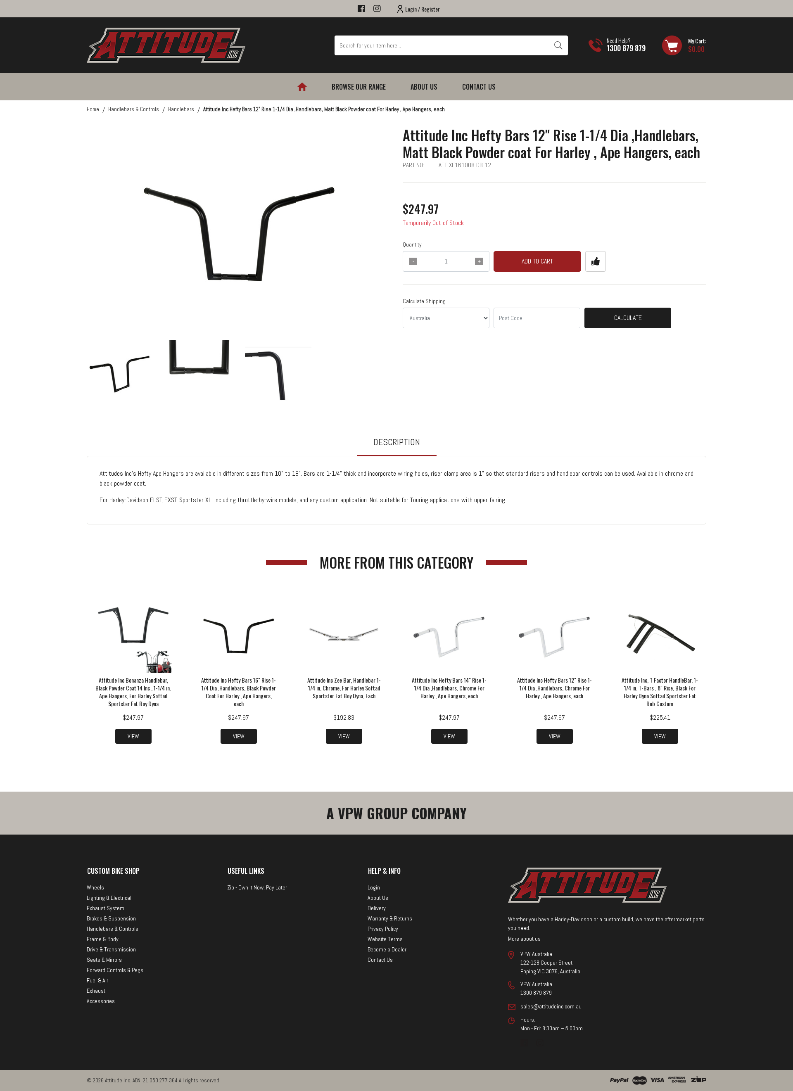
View (133, 736)
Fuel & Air (97, 980)
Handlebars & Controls (112, 928)
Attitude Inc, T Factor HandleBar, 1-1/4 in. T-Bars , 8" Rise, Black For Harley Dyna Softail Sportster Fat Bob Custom (660, 692)
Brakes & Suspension (111, 918)
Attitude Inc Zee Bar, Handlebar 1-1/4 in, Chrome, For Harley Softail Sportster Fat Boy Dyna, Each (344, 688)
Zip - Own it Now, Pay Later (257, 887)
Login (374, 887)
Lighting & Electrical (109, 897)
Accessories (101, 1001)
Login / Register (422, 9)
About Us (424, 87)
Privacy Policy (383, 928)
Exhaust (96, 990)
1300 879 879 (626, 48)
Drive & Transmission (111, 949)
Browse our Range (359, 87)
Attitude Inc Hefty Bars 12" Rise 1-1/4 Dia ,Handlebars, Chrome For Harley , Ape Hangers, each (554, 688)
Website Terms (385, 939)
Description (396, 442)
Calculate (628, 317)
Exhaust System (105, 908)
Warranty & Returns (390, 918)
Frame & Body (103, 939)
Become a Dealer (387, 949)
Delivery (377, 908)
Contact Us (479, 87)
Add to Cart (537, 261)
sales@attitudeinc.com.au (551, 1006)
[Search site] (558, 45)
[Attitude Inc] (166, 44)
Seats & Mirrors (104, 959)
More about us (524, 938)
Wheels (95, 887)
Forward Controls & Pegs (115, 970)
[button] (595, 261)
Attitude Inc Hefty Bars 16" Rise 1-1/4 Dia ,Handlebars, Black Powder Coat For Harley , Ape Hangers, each (238, 692)
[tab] (397, 445)
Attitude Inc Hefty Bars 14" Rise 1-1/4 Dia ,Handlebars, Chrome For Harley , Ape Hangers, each (449, 688)
